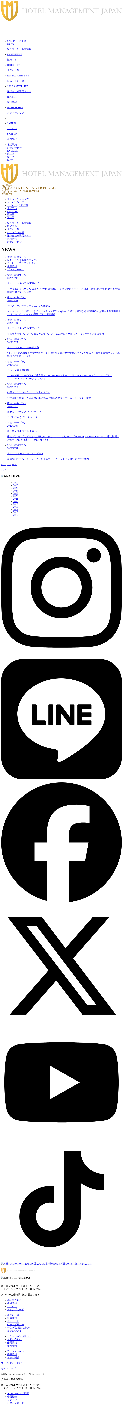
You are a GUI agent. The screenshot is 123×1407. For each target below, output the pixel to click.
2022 (15, 496)
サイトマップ (8, 1368)
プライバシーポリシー (13, 1363)
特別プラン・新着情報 (19, 223)
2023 (15, 493)
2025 (15, 488)
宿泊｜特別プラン (16, 257)
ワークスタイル (15, 1351)
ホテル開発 (13, 1357)
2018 (15, 507)
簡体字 (10, 153)
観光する (12, 226)
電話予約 (12, 144)
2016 (15, 512)
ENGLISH (12, 150)
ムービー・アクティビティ (21, 263)
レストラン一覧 (15, 232)
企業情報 (12, 266)
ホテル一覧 (13, 229)
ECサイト (12, 160)
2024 (15, 490)
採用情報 (12, 238)
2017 (15, 509)
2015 (15, 515)
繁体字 (10, 156)
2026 (15, 485)
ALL (15, 482)
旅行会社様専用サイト (19, 235)
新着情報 (12, 1318)
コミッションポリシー (19, 1336)
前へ (3, 464)
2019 (15, 504)
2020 (15, 501)
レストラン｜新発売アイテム (22, 260)
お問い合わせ (14, 147)
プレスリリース (15, 269)
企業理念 (12, 1345)
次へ (14, 464)
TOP (3, 470)
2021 (15, 498)
